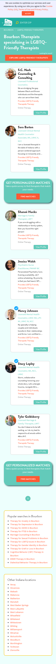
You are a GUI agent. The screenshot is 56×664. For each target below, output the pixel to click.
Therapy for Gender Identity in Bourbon (28, 545)
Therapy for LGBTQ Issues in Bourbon (27, 541)
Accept (28, 13)
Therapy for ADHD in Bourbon (24, 528)
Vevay (13, 584)
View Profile (41, 112)
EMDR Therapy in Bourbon (22, 559)
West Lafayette (17, 608)
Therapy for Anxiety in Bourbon (24, 521)
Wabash (14, 591)
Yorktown (14, 646)
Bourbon (8, 30)
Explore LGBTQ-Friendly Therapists (28, 57)
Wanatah (14, 601)
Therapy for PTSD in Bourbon (23, 531)
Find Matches (28, 196)
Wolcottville (15, 636)
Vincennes (15, 588)
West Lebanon (16, 612)
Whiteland (15, 619)
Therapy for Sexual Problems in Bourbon (29, 538)
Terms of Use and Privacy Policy (33, 9)
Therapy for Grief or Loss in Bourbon (27, 548)
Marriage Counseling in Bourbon (25, 534)
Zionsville (14, 650)
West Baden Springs (19, 605)
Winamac (14, 632)
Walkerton (15, 598)
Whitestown (15, 622)
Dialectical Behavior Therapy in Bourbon (29, 562)
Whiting (13, 626)
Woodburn (15, 639)
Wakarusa (14, 594)
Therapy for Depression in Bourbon (26, 524)
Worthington (16, 643)
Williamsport (16, 629)
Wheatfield (15, 615)
